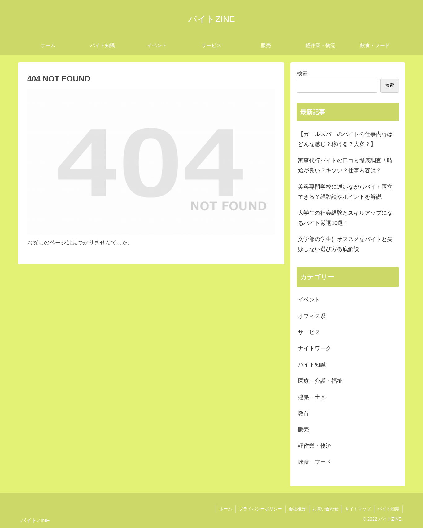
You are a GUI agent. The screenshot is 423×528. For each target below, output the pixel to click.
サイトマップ (358, 508)
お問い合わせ (325, 508)
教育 (303, 413)
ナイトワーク (314, 348)
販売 (303, 429)
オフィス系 (312, 316)
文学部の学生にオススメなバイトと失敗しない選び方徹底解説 (345, 244)
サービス (309, 332)
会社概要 (297, 508)
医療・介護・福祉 (320, 381)
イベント (309, 300)
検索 (302, 73)
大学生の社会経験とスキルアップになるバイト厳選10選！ (345, 218)
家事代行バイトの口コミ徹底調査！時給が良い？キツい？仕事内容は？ (345, 165)
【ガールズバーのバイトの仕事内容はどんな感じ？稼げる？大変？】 (345, 139)
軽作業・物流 (314, 446)
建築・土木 (312, 397)
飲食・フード (314, 462)
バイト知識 (312, 365)
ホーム (225, 508)
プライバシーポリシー (260, 508)
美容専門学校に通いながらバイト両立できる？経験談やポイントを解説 (345, 192)
